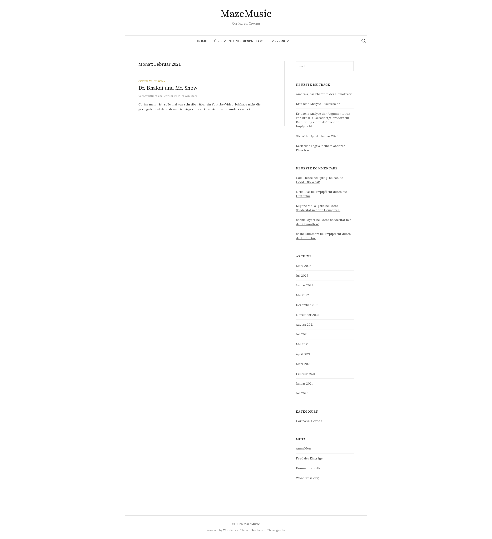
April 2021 (303, 354)
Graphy (256, 530)
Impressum (279, 41)
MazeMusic (245, 13)
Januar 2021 (304, 383)
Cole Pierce (304, 178)
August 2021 (304, 324)
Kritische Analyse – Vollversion (318, 104)
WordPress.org (307, 478)
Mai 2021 (302, 344)
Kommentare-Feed (310, 468)
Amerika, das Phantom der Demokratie (324, 94)
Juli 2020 (302, 393)
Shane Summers (307, 234)
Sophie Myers (306, 220)
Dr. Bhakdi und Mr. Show (168, 88)
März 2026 (303, 266)
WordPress (230, 530)
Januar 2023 (304, 285)
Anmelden (303, 448)
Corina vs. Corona (151, 81)
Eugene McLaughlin (310, 206)
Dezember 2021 (307, 305)
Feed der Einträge (309, 458)
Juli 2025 (302, 275)
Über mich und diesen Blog (238, 41)
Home (202, 41)
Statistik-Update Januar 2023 (317, 136)
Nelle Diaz (303, 192)
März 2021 (303, 364)
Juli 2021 (302, 334)
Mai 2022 (302, 295)
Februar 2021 (305, 374)
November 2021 (307, 315)
